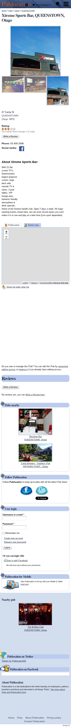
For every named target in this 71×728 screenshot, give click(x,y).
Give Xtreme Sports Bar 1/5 (3, 129)
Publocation (13, 225)
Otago (17, 11)
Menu (66, 4)
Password (8, 524)
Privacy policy (54, 717)
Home (4, 11)
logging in (23, 369)
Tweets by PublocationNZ (14, 661)
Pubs (10, 11)
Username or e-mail (13, 514)
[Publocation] (17, 6)
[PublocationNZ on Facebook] (26, 495)
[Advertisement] (44, 184)
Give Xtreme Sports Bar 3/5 (8, 129)
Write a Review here (35, 394)
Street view (33, 225)
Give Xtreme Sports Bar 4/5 (11, 129)
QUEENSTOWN (28, 11)
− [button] (6, 237)
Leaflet (25, 282)
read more (24, 584)
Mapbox (34, 282)
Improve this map (60, 282)
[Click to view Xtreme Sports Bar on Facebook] (21, 148)
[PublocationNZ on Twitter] (42, 495)
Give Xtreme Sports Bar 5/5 (14, 129)
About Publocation (34, 717)
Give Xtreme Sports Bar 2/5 (5, 129)
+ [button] (6, 232)
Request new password (15, 542)
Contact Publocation (34, 721)
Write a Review (10, 136)
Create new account (13, 538)
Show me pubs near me (17, 287)
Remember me (12, 533)
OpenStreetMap (46, 282)
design (66, 725)
